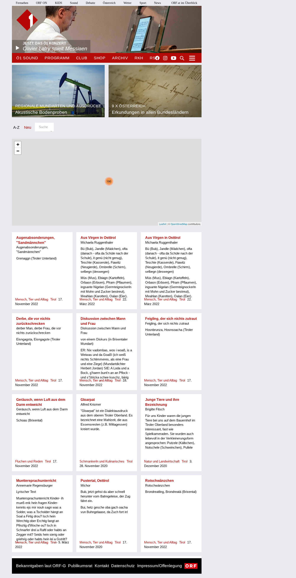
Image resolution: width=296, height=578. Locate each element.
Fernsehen (22, 3)
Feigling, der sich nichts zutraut (171, 318)
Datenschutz (123, 565)
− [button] (17, 151)
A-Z (16, 127)
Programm (57, 58)
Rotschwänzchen (159, 480)
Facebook (157, 58)
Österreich (109, 3)
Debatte (90, 3)
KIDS (58, 3)
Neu (27, 127)
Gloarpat (88, 399)
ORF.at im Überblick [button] (184, 3)
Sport (143, 3)
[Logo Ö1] (27, 20)
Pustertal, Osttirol (95, 480)
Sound (74, 3)
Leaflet (162, 224)
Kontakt (102, 565)
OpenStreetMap (179, 224)
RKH (139, 58)
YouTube (173, 58)
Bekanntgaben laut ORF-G (41, 565)
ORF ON (41, 3)
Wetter (128, 3)
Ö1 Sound (27, 58)
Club (81, 58)
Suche (182, 58)
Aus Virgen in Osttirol (98, 237)
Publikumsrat (80, 565)
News (157, 3)
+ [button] (17, 144)
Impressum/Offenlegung (159, 565)
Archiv (120, 58)
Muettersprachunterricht (36, 480)
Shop (100, 58)
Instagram (165, 58)
